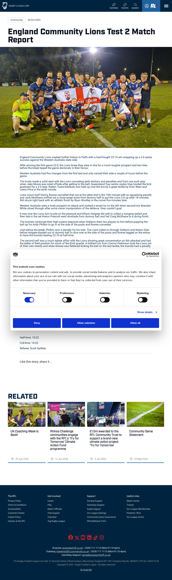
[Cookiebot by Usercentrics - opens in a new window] (144, 254)
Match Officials (55, 509)
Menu (165, 6)
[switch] (67, 299)
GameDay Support (95, 505)
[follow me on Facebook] (70, 538)
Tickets (130, 505)
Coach (51, 501)
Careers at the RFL (16, 521)
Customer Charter (16, 513)
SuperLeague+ (94, 509)
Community (17, 20)
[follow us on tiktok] (95, 538)
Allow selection (86, 322)
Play (50, 505)
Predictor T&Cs (134, 513)
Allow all (135, 322)
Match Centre (133, 501)
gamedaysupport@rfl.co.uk (96, 555)
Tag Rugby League (56, 521)
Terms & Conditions (17, 505)
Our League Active (135, 517)
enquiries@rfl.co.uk (72, 548)
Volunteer (52, 517)
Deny (37, 322)
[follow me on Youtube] (83, 538)
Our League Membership (138, 509)
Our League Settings (96, 513)
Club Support (54, 513)
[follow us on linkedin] (89, 538)
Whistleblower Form (96, 521)
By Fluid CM (86, 570)
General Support (94, 501)
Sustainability (14, 509)
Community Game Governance (101, 517)
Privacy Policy (14, 501)
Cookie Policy (14, 517)
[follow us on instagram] (102, 538)
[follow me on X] (76, 538)
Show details (145, 312)
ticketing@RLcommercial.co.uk (72, 551)
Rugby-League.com (19, 5)
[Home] (4, 5)
